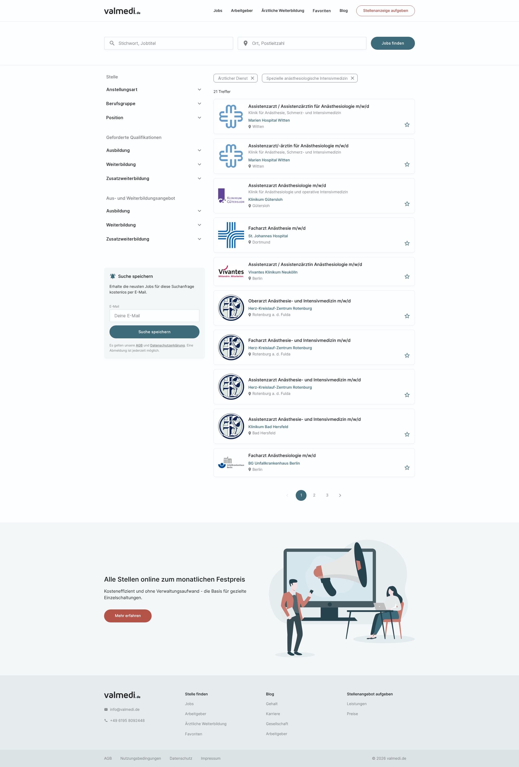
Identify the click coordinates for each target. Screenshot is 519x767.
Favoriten (322, 10)
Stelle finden (196, 694)
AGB (139, 345)
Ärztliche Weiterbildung (282, 10)
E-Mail (114, 306)
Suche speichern (154, 331)
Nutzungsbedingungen (141, 758)
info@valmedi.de (125, 709)
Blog (344, 10)
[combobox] (169, 43)
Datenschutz (181, 758)
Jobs (218, 10)
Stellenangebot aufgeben (370, 694)
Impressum (210, 758)
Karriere (273, 714)
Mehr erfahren (128, 615)
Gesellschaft (277, 724)
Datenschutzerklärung (167, 345)
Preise (352, 714)
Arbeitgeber (242, 10)
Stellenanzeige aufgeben (385, 10)
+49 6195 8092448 (127, 720)
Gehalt (272, 704)
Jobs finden (393, 43)
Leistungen (357, 704)
